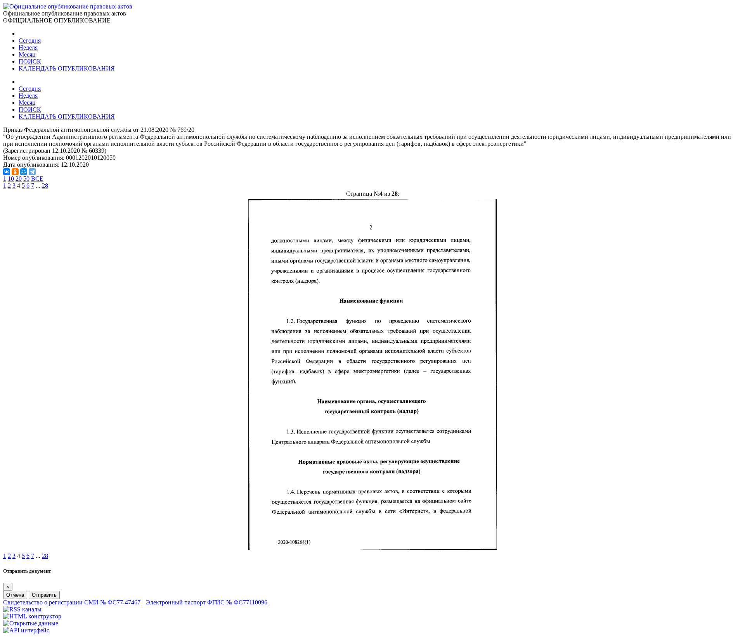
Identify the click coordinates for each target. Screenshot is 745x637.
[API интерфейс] (26, 630)
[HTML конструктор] (32, 616)
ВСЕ (37, 178)
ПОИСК (30, 61)
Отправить (44, 595)
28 (45, 185)
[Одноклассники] (15, 171)
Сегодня (30, 40)
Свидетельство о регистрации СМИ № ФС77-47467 (71, 602)
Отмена (15, 595)
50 (26, 178)
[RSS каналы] (22, 609)
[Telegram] (32, 171)
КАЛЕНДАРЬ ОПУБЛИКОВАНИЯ (67, 68)
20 (19, 178)
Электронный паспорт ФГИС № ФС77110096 (206, 602)
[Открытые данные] (30, 623)
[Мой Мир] (23, 171)
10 (11, 178)
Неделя (28, 47)
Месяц (27, 54)
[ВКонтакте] (6, 171)
